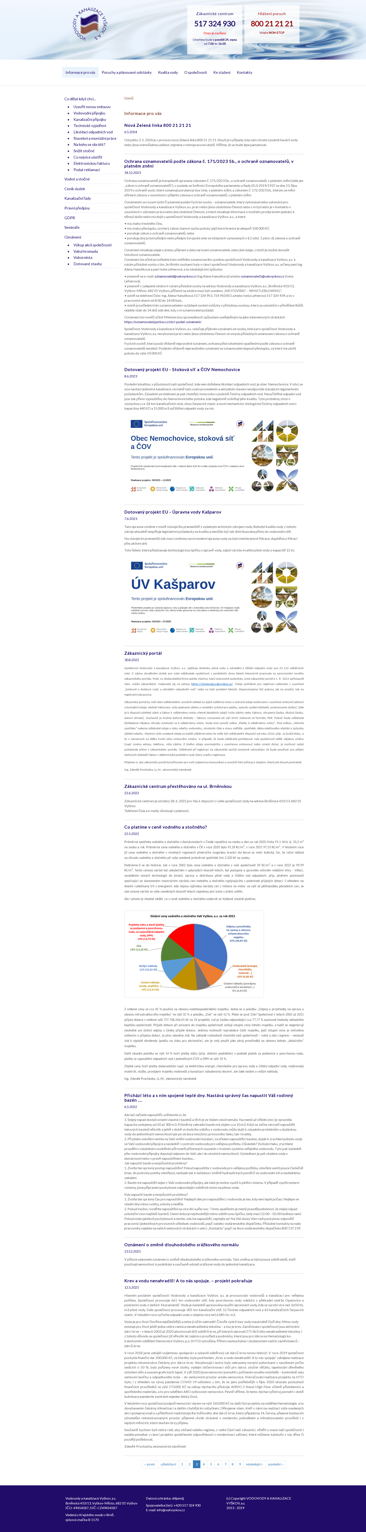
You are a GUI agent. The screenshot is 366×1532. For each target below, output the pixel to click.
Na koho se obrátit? (89, 144)
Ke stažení (221, 72)
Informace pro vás (80, 72)
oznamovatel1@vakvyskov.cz (262, 276)
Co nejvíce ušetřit (87, 157)
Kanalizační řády (77, 198)
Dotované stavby (87, 263)
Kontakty (244, 72)
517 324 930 (214, 23)
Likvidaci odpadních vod (93, 132)
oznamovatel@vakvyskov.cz (175, 276)
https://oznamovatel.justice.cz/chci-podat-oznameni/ (162, 322)
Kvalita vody (168, 72)
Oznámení (72, 237)
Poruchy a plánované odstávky (127, 72)
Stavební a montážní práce (94, 138)
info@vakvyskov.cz (171, 1510)
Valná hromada (85, 251)
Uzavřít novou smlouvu (92, 106)
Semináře (72, 227)
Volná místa (82, 257)
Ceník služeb (74, 188)
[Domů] (90, 24)
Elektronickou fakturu (91, 163)
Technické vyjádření (89, 125)
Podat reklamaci (86, 169)
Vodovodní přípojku (89, 113)
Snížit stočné (83, 150)
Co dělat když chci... (80, 98)
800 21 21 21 (272, 23)
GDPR (69, 217)
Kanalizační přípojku (89, 119)
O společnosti (195, 72)
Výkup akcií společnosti (92, 245)
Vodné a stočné (77, 179)
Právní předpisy (77, 208)
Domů (128, 98)
